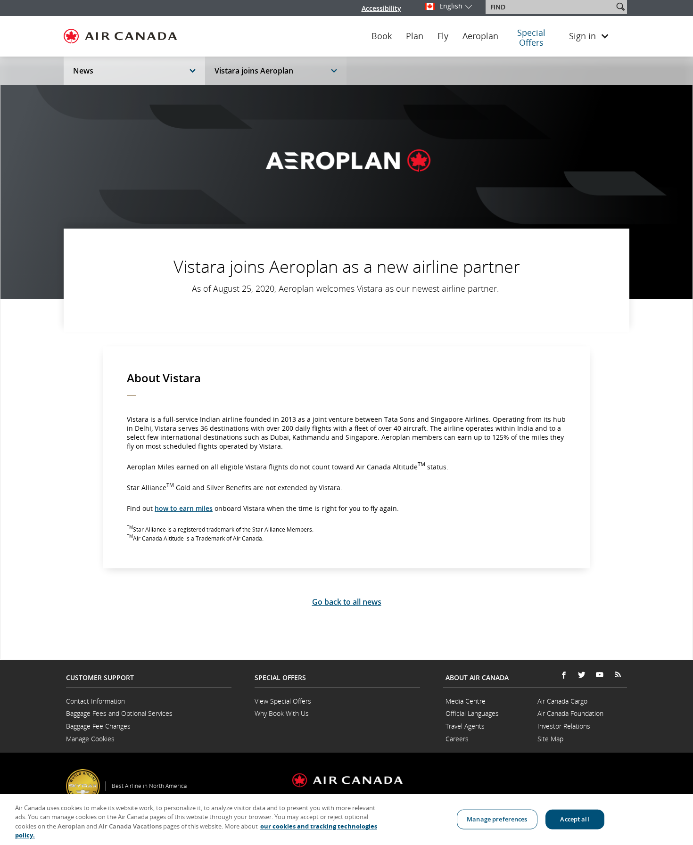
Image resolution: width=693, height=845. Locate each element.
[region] (346, 819)
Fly (442, 36)
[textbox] (550, 7)
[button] (620, 6)
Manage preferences (497, 819)
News (83, 71)
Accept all (574, 819)
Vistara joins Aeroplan (253, 71)
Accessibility (381, 8)
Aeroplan (480, 36)
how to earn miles (184, 508)
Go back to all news (346, 602)
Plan (414, 36)
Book (381, 36)
